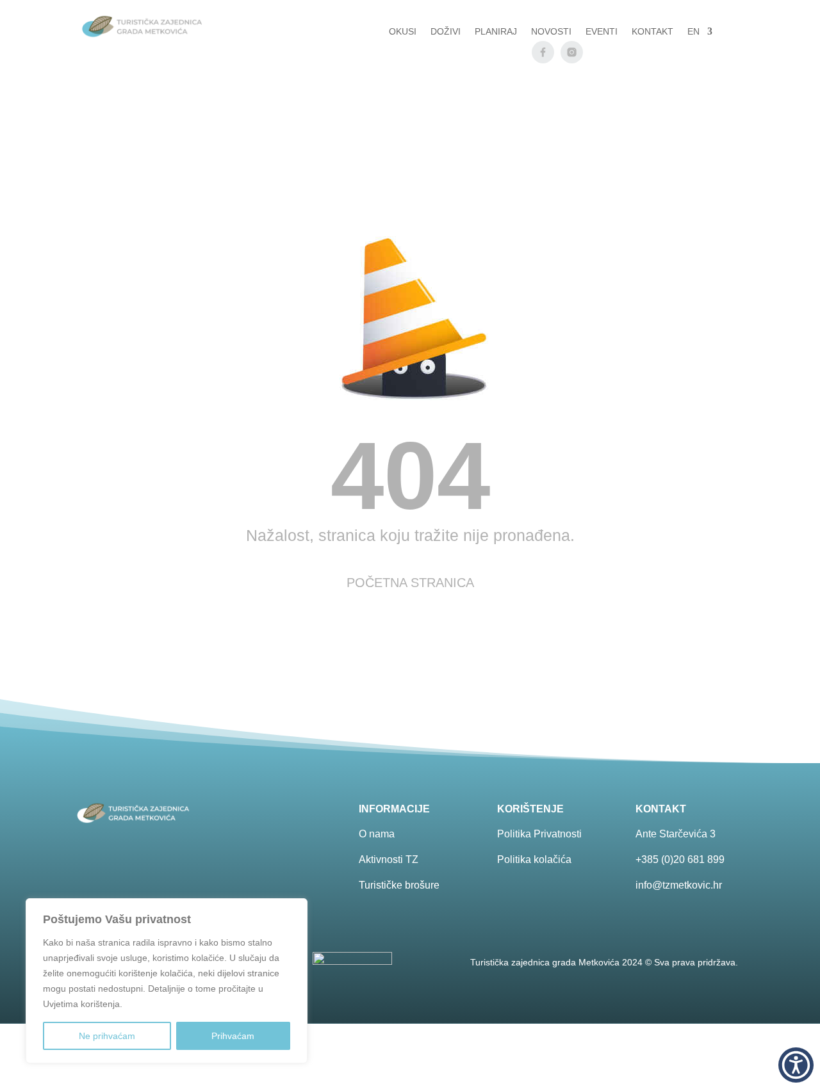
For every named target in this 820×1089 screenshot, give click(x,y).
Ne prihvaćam (107, 1036)
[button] (796, 1065)
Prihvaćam (232, 1036)
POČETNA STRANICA (410, 583)
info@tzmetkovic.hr (679, 885)
